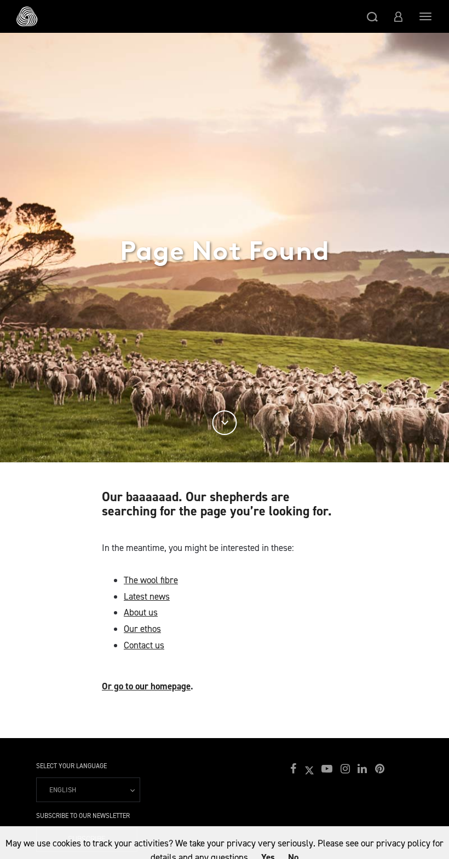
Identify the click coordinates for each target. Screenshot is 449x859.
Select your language (71, 766)
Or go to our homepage (146, 686)
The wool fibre (151, 580)
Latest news (147, 596)
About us (141, 612)
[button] (372, 16)
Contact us (144, 645)
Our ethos (142, 629)
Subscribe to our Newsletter (83, 815)
